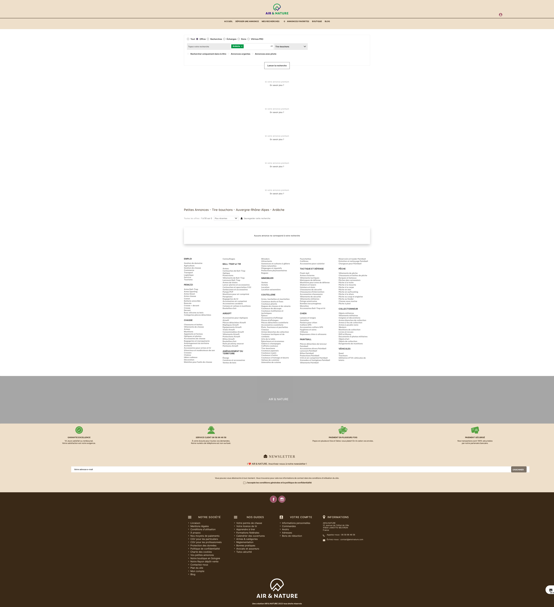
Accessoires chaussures (311, 294)
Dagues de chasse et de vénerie (276, 306)
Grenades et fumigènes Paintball (315, 360)
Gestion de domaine (193, 263)
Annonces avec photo (265, 54)
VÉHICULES (344, 348)
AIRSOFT (227, 313)
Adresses (287, 532)
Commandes (289, 526)
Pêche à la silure (346, 294)
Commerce (189, 270)
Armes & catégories (247, 539)
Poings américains (308, 301)
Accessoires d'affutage (272, 318)
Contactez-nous (199, 564)
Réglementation (244, 542)
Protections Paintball (309, 355)
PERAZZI (188, 284)
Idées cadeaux (190, 357)
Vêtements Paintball (309, 362)
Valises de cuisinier (270, 360)
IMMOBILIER (267, 278)
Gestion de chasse (192, 268)
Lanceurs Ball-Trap (231, 280)
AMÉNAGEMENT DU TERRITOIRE (233, 352)
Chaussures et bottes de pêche (353, 275)
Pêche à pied (344, 303)
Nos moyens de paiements (204, 535)
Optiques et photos (192, 336)
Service (187, 277)
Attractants (266, 261)
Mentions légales (199, 526)
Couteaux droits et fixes (272, 301)
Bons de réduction (292, 535)
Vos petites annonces (202, 555)
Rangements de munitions (351, 343)
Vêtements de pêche (348, 273)
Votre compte (301, 517)
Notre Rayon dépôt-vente (204, 561)
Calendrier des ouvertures (250, 535)
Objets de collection (348, 341)
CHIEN (303, 313)
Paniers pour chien (308, 322)
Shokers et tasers (308, 285)
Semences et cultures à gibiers (275, 263)
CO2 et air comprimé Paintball (314, 358)
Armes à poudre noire (348, 325)
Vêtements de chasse (194, 327)
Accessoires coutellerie (272, 325)
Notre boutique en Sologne (205, 558)
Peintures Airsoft (230, 346)
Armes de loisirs (230, 282)
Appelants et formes (193, 334)
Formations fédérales (247, 532)
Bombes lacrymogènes (310, 303)
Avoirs (285, 529)
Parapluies (227, 296)
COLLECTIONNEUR (348, 309)
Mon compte (197, 571)
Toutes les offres (191, 218)
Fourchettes (305, 259)
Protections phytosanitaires (274, 270)
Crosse (187, 308)
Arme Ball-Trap (191, 289)
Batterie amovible (192, 301)
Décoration (189, 360)
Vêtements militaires (309, 299)
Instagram (282, 499)
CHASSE (188, 320)
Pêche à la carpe (346, 287)
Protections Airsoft (231, 336)
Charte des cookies (201, 551)
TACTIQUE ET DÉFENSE (312, 268)
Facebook (273, 499)
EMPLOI (188, 259)
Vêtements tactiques (309, 278)
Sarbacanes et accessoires (235, 289)
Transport (188, 272)
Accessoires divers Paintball (313, 348)
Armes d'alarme (307, 275)
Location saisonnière (271, 289)
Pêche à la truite (346, 282)
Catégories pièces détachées (197, 315)
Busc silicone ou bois (193, 312)
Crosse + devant (191, 305)
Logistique (189, 275)
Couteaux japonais (270, 350)
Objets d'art (344, 339)
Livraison (195, 523)
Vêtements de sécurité (310, 296)
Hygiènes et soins (308, 329)
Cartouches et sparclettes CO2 (237, 287)
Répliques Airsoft (231, 325)
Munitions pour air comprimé (236, 294)
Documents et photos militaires (353, 336)
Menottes (304, 306)
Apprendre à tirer (245, 529)
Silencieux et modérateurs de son (199, 350)
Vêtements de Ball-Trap (234, 278)
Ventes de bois (229, 362)
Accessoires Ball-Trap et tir (312, 308)
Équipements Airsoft (232, 327)
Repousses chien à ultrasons (313, 334)
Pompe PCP (228, 292)
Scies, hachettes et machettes (275, 299)
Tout (192, 39)
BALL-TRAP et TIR (232, 264)
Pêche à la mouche (347, 285)
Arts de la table (268, 339)
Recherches (216, 39)
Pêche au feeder (346, 299)
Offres (203, 39)
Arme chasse (190, 296)
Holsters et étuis (307, 287)
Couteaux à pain (268, 353)
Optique (226, 273)
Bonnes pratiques (245, 545)
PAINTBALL (305, 339)
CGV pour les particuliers (204, 539)
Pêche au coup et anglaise (351, 296)
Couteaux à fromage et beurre (275, 358)
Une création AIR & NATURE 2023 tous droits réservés (277, 603)
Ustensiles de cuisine (271, 362)
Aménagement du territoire (196, 343)
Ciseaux (265, 329)
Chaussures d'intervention (312, 292)
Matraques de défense (310, 280)
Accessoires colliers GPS (311, 327)
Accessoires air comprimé (235, 301)
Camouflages (229, 259)
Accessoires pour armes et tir (197, 348)
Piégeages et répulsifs (271, 268)
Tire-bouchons (268, 348)
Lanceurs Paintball (308, 351)
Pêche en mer (345, 289)
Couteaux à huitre (269, 355)
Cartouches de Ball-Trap (234, 271)
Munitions (188, 331)
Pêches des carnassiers (349, 280)
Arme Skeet (189, 294)
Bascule (187, 303)
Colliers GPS (305, 325)
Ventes (264, 282)
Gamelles (304, 320)
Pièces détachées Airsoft (234, 322)
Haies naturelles (268, 266)
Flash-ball (304, 273)
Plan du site (196, 567)
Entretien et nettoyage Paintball (353, 261)
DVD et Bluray (345, 334)
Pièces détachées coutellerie (274, 322)
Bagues (264, 273)
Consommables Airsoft (233, 332)
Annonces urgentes (240, 54)
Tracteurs (343, 355)
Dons (243, 39)
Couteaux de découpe (271, 308)
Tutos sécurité (244, 551)
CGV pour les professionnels (206, 542)
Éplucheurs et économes (272, 341)
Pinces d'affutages (269, 320)
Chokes (187, 355)
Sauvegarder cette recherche (257, 218)
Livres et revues (346, 332)
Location (265, 287)
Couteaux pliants (269, 304)
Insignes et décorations (349, 318)
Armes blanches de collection (275, 332)
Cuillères (304, 261)
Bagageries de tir (230, 299)
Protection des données (203, 545)
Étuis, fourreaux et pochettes (274, 327)
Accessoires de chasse (194, 338)
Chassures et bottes (193, 324)
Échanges (231, 39)
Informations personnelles (296, 523)
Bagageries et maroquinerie (197, 341)
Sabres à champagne (271, 343)
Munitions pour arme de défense (315, 282)
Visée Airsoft (229, 329)
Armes (187, 329)
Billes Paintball (307, 353)
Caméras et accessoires (234, 360)
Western (342, 327)
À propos (195, 532)
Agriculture (189, 265)
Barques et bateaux (347, 278)
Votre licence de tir (246, 526)
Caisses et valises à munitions (237, 306)
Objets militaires (346, 313)
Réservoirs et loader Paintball (352, 259)
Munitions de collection (349, 329)
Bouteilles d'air (229, 308)
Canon (187, 298)
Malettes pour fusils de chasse (198, 362)
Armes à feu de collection (350, 322)
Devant (187, 310)
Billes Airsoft (229, 339)
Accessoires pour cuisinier (312, 263)
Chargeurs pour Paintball (350, 263)
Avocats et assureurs (247, 548)
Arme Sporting (190, 291)
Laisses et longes (308, 318)
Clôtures (304, 332)
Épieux (264, 315)
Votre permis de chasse (249, 523)
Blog (192, 574)
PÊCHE (342, 268)
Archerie (188, 345)
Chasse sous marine (348, 301)
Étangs (226, 358)
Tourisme (188, 279)
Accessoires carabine (233, 303)
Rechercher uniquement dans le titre (208, 54)
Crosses (187, 352)
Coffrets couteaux (269, 346)
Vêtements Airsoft (231, 334)
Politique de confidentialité (205, 548)
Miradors (265, 259)
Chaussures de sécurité (311, 289)
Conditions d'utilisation (203, 529)
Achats (264, 285)
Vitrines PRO (257, 39)
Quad (341, 353)
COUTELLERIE (268, 294)
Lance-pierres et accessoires (236, 285)
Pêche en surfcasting (348, 292)
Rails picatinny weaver (233, 343)
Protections (228, 275)
